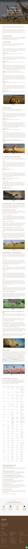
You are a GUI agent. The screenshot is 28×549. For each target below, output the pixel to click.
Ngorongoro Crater (12, 540)
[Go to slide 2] (14, 153)
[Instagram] (3, 528)
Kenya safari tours (3, 532)
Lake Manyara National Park (13, 541)
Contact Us (20, 540)
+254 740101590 (22, 532)
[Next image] (23, 99)
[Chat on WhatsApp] (26, 547)
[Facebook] (1, 528)
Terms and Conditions (21, 541)
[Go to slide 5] (15, 104)
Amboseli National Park (3, 540)
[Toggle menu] (26, 1)
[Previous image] (4, 99)
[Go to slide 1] (12, 104)
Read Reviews (3, 509)
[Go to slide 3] (14, 104)
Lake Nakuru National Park (4, 541)
